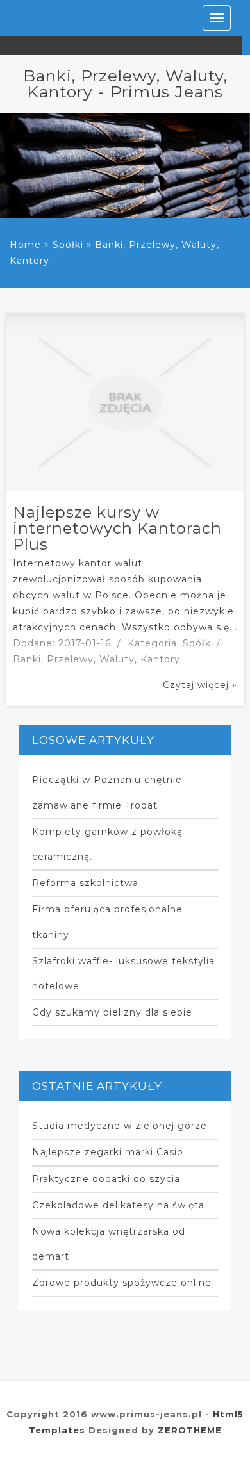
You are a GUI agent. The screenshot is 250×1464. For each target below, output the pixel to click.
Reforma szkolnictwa (85, 883)
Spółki (68, 245)
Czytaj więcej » (200, 685)
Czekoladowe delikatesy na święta (118, 1205)
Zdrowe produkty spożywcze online (122, 1282)
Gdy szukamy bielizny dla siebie (112, 1012)
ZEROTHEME (190, 1430)
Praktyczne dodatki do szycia (106, 1179)
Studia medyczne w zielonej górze (119, 1125)
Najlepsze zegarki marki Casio (107, 1152)
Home (25, 245)
